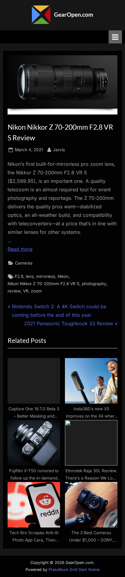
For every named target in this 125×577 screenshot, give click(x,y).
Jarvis (59, 149)
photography (94, 283)
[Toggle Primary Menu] (115, 36)
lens (30, 276)
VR (26, 290)
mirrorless (45, 276)
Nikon (63, 276)
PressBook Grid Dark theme (74, 569)
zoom (36, 290)
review (14, 290)
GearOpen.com (73, 14)
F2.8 (19, 276)
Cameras (23, 263)
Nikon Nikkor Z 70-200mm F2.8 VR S (43, 283)
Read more (20, 249)
